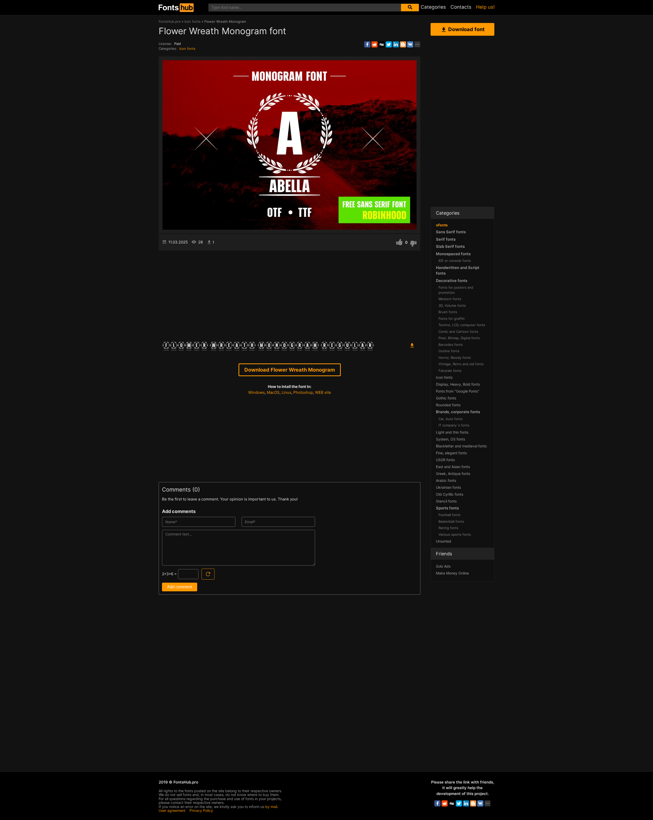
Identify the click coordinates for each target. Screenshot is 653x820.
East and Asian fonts (453, 466)
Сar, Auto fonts (450, 419)
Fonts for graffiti (451, 318)
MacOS (273, 392)
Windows (256, 392)
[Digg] (382, 44)
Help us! (485, 7)
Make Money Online (452, 573)
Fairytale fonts (449, 371)
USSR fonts (445, 460)
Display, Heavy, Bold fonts (458, 384)
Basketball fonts (451, 521)
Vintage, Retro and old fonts (461, 364)
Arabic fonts (446, 480)
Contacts (460, 7)
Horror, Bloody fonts (454, 358)
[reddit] (374, 44)
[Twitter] (389, 44)
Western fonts (449, 299)
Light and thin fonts (452, 432)
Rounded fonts (448, 405)
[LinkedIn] (396, 44)
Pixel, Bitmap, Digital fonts (459, 338)
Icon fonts (187, 48)
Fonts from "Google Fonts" (457, 391)
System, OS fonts (450, 439)
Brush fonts (447, 312)
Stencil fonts (446, 501)
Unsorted (443, 541)
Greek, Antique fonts (453, 473)
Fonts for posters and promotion (455, 290)
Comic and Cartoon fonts (458, 331)
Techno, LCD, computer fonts (461, 325)
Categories (433, 7)
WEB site (323, 392)
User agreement (172, 810)
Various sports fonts (454, 534)
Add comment (179, 587)
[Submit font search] (410, 7)
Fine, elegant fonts (451, 453)
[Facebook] (367, 44)
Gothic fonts (446, 398)
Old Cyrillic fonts (449, 494)
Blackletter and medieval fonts (461, 446)
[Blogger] (403, 44)
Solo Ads (443, 566)
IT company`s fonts (453, 425)
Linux (286, 392)
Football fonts (449, 515)
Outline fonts (448, 351)
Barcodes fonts (450, 344)
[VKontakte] (410, 44)
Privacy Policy (201, 810)
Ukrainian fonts (448, 487)
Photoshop (303, 392)
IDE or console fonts (454, 261)
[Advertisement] (289, 294)
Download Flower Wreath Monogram (289, 370)
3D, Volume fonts (452, 305)
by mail (271, 806)
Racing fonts (448, 528)
